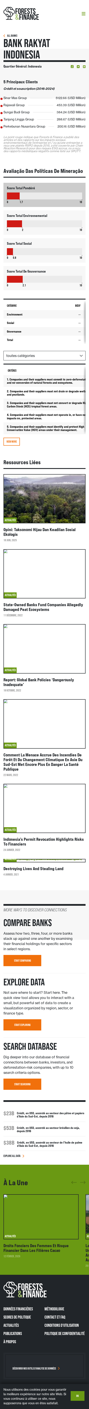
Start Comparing (22, 960)
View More (11, 441)
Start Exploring (22, 1025)
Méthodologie (54, 1308)
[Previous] (74, 1184)
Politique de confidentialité (64, 1333)
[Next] (83, 1182)
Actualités (11, 1325)
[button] (72, 67)
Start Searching (22, 1084)
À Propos (9, 1341)
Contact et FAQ (54, 1317)
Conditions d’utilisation (61, 1325)
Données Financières (18, 1308)
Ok (77, 1396)
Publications (12, 1333)
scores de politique (17, 1317)
